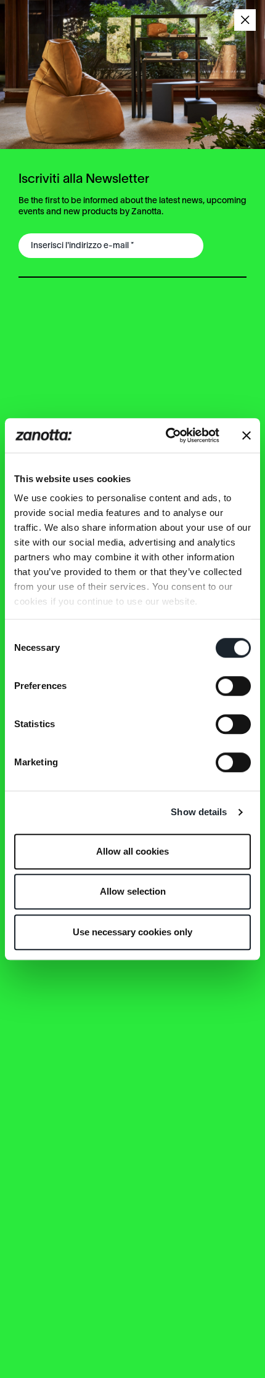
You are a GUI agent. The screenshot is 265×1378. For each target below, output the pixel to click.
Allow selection (133, 891)
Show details (199, 812)
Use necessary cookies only (132, 932)
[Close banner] (246, 435)
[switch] (233, 686)
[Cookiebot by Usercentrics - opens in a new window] (166, 435)
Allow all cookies (132, 851)
